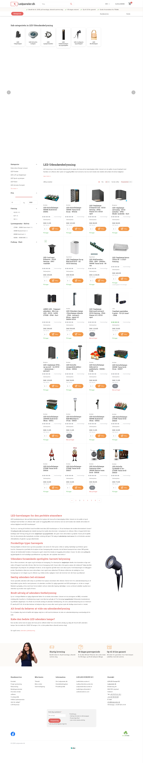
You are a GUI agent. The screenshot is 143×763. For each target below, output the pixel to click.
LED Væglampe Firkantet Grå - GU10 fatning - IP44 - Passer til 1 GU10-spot (97, 210)
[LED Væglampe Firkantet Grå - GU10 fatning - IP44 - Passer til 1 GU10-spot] (97, 195)
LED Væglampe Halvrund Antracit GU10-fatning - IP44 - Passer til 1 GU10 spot (97, 313)
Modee (45, 205)
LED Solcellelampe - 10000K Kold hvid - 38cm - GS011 (51, 419)
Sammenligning (40, 686)
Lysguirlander (49, 534)
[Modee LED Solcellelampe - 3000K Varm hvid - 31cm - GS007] (120, 353)
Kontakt (13, 681)
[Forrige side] (72, 500)
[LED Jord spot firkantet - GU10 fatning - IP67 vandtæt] (51, 247)
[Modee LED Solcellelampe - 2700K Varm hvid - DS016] (51, 454)
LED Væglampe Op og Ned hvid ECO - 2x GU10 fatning (74, 262)
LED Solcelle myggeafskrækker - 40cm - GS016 (74, 367)
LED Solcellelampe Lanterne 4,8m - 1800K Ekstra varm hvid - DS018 (96, 469)
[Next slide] (133, 92)
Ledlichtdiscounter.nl (82, 681)
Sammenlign (57, 216)
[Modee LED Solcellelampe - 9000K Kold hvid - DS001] (51, 195)
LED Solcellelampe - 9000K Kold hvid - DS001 (51, 210)
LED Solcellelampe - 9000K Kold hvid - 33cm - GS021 (97, 419)
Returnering (14, 686)
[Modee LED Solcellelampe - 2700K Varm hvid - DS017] (74, 454)
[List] (99, 182)
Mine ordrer (38, 684)
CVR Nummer (15, 705)
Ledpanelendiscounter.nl (84, 686)
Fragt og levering (16, 684)
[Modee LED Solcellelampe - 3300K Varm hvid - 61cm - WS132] (74, 195)
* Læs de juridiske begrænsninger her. (57, 724)
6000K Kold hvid (20, 234)
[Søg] (71, 4)
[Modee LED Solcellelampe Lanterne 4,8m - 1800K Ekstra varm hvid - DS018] (97, 454)
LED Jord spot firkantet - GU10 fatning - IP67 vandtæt (49, 260)
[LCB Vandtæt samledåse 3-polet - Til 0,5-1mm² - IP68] (120, 299)
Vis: (102, 182)
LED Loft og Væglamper (18, 175)
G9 (15, 219)
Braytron (114, 205)
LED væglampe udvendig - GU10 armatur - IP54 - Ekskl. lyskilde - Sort (120, 211)
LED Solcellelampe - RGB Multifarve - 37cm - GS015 (74, 419)
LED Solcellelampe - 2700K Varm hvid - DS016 (51, 468)
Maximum (32, 202)
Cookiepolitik (15, 697)
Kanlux (68, 308)
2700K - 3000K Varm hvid (23, 227)
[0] (129, 3)
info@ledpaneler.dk (113, 702)
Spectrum (69, 257)
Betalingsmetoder (16, 689)
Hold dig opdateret (55, 712)
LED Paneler (14, 171)
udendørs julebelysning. (27, 630)
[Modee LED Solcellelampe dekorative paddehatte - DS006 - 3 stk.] (97, 352)
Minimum (15, 202)
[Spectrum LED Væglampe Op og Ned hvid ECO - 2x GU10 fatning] (74, 247)
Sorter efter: (115, 182)
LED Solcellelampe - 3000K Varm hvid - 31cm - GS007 (120, 367)
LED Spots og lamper (17, 178)
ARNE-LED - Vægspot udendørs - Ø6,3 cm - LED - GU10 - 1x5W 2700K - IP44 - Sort (51, 312)
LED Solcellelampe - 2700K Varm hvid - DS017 (74, 468)
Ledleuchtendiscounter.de (84, 684)
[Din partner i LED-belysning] (23, 4)
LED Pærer (14, 182)
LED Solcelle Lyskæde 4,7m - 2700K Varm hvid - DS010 (119, 470)
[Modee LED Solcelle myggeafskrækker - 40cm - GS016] (74, 352)
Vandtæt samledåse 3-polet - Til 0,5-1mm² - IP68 (120, 313)
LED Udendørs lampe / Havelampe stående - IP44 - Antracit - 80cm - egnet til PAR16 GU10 (74, 315)
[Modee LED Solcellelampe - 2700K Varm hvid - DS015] (120, 404)
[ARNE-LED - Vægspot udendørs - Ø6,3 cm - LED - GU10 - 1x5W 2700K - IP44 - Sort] (51, 299)
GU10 (17, 212)
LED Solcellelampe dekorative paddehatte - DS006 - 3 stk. (97, 368)
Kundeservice (104, 14)
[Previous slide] (9, 92)
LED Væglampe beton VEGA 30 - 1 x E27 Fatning (120, 260)
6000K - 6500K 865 (21, 237)
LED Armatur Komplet (18, 185)
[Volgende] (99, 500)
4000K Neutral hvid (21, 231)
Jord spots (25, 531)
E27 (16, 216)
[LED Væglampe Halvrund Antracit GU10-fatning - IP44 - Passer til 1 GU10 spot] (97, 299)
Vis (92, 334)
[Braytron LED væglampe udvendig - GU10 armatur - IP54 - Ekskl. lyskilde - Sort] (120, 195)
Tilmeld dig (54, 721)
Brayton (45, 362)
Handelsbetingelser (62, 684)
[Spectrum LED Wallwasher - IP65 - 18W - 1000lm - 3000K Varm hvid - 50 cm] (97, 247)
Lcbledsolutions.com (82, 692)
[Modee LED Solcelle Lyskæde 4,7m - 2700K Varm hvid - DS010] (120, 454)
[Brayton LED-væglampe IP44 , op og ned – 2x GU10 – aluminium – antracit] (51, 352)
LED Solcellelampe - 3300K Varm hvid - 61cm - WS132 (74, 210)
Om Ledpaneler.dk (61, 681)
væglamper (38, 534)
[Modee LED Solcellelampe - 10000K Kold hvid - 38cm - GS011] (51, 404)
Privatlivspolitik (60, 686)
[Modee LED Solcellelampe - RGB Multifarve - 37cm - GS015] (74, 404)
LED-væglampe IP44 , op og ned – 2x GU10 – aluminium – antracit (51, 368)
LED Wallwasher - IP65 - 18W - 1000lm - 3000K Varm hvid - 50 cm (97, 262)
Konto (128, 14)
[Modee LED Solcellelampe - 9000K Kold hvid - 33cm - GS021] (97, 404)
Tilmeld (37, 681)
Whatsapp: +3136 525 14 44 (116, 705)
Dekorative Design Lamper (19, 168)
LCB (113, 308)
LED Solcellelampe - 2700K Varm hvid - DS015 (120, 419)
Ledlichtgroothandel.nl (83, 689)
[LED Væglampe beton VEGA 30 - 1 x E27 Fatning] (120, 247)
